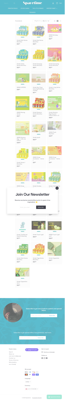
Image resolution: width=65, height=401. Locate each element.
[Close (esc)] (56, 188)
